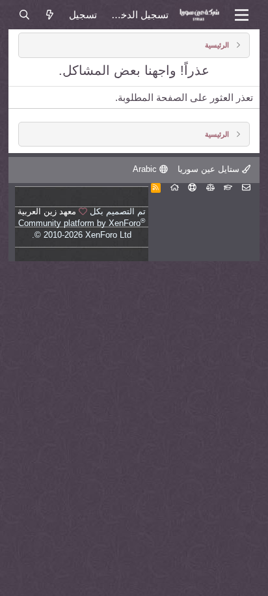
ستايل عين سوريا (210, 169)
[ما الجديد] (49, 15)
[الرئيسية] (174, 187)
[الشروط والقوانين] (228, 187)
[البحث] (23, 15)
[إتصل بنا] (246, 187)
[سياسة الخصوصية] (210, 187)
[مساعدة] (192, 187)
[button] (241, 15)
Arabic (146, 169)
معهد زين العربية (47, 211)
